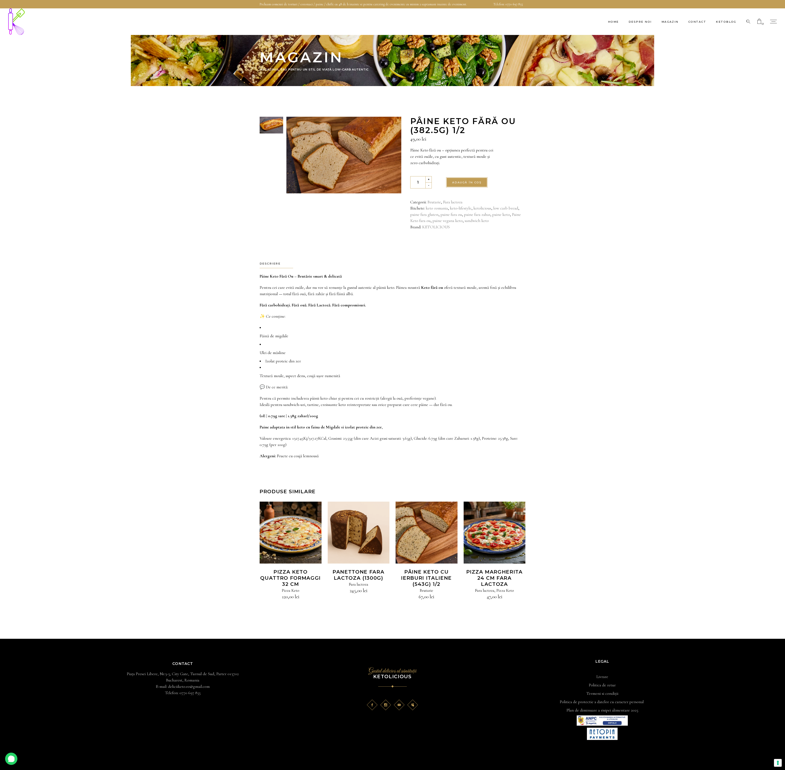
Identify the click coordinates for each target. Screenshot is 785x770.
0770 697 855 (514, 4)
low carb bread (505, 208)
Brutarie (434, 202)
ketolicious (482, 208)
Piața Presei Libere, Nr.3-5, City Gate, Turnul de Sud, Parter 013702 (183, 673)
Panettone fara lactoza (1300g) (359, 575)
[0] (759, 21)
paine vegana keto (448, 220)
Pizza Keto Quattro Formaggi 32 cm (290, 578)
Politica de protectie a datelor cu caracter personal (602, 701)
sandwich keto (477, 220)
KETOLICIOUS (436, 227)
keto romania (437, 208)
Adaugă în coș (466, 182)
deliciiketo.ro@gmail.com (189, 686)
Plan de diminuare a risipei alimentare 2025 (602, 710)
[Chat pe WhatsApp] (11, 759)
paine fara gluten (424, 214)
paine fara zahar (477, 214)
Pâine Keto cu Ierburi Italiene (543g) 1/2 (426, 578)
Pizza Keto (290, 590)
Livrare (602, 676)
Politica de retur (602, 685)
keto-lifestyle (460, 208)
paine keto (501, 214)
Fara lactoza (452, 202)
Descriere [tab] (270, 263)
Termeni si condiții (602, 693)
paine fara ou (451, 214)
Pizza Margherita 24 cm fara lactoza (494, 578)
